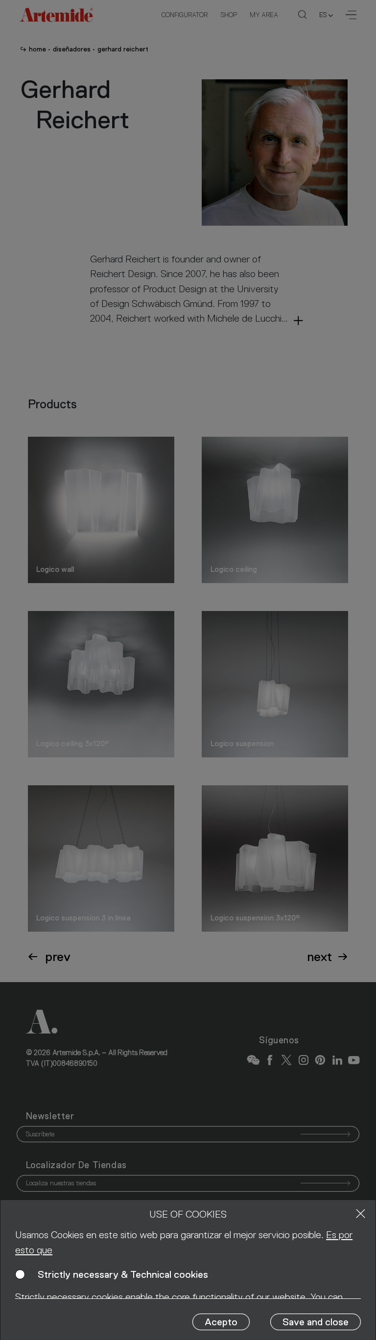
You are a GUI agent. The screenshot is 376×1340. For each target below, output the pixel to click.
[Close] (360, 1213)
